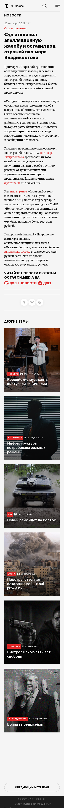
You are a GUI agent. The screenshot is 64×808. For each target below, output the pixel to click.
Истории (13, 374)
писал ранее (18, 191)
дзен (47, 283)
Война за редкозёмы (25, 724)
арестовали (12, 183)
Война (12, 574)
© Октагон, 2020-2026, (32, 799)
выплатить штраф (17, 251)
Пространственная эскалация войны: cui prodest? (25, 584)
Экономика (15, 438)
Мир (10, 514)
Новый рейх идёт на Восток (31, 520)
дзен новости (23, 283)
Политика (14, 646)
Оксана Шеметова (15, 28)
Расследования (17, 719)
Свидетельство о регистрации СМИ (33, 804)
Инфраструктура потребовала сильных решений (26, 448)
